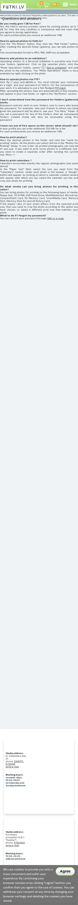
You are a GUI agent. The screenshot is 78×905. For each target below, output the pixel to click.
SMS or (51, 218)
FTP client (60, 87)
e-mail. (60, 218)
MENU (73, 4)
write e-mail (12, 766)
